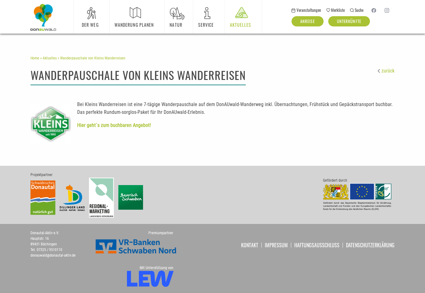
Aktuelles (240, 24)
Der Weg (90, 24)
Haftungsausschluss (316, 245)
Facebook (376, 10)
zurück (388, 71)
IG (390, 10)
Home (34, 58)
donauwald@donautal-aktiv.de (53, 255)
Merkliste (338, 10)
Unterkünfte (349, 21)
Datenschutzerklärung (370, 245)
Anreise (307, 21)
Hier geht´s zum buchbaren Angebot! (114, 125)
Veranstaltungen (309, 10)
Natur (176, 24)
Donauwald (43, 17)
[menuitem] (91, 17)
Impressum (276, 245)
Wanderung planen (134, 24)
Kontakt (249, 245)
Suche (359, 10)
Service (206, 24)
